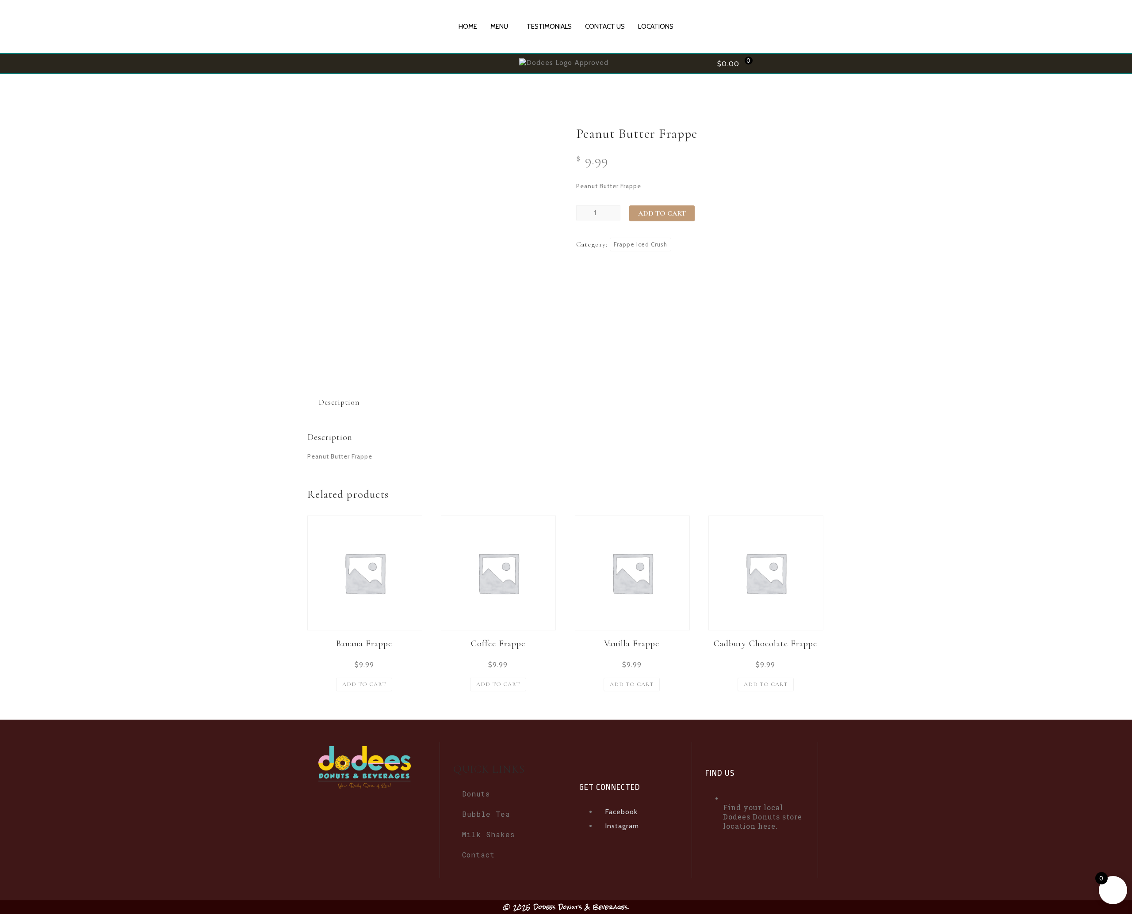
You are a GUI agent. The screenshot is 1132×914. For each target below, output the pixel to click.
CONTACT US (605, 26)
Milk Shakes (488, 834)
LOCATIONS (655, 26)
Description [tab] (339, 402)
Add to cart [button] (364, 684)
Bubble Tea (486, 814)
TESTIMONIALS (549, 26)
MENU (499, 26)
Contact (478, 854)
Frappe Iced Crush (640, 244)
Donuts (476, 793)
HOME (468, 26)
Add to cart (662, 213)
